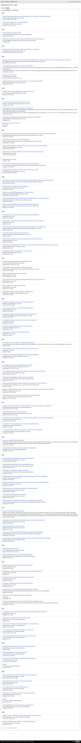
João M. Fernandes (7, 556)
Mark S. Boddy (11, 512)
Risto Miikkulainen (61, 344)
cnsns (4, 148)
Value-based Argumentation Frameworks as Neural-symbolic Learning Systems (20, 674)
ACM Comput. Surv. (7, 195)
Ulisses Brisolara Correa (7, 533)
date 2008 (5, 592)
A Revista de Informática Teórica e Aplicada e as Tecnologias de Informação (19, 721)
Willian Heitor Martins (7, 228)
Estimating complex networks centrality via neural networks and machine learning (20, 348)
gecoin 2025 (5, 42)
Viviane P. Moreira (6, 69)
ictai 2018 (5, 229)
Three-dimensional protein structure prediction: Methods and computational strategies (21, 395)
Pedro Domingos (38, 109)
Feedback (32, 741)
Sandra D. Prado (27, 407)
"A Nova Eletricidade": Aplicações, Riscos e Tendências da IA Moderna (18, 65)
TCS (3, 632)
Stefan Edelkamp (40, 512)
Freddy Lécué (62, 441)
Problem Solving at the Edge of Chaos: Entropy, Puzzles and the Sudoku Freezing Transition (23, 238)
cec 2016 (4, 311)
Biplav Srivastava (12, 443)
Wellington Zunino (14, 268)
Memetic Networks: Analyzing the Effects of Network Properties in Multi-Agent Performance (22, 571)
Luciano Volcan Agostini (23, 502)
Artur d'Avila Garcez (15, 34)
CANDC (4, 398)
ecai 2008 (5, 580)
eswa (4, 414)
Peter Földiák (27, 344)
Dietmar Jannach (50, 441)
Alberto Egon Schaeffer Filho (9, 70)
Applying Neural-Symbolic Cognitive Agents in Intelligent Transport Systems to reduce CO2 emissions (25, 383)
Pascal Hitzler (44, 109)
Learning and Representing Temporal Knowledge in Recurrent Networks (18, 458)
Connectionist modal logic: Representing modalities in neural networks (18, 629)
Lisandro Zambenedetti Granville (15, 193)
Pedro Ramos (11, 293)
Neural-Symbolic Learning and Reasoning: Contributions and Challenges (18, 342)
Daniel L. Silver (68, 344)
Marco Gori (21, 103)
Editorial (4, 664)
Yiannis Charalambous (7, 40)
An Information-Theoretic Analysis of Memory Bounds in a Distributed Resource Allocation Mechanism (25, 611)
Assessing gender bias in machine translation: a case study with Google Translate (20, 169)
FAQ (28, 741)
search (15, 1)
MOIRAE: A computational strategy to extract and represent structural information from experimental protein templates (28, 389)
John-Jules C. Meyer (29, 465)
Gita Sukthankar (40, 515)
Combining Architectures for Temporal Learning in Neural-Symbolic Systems (19, 646)
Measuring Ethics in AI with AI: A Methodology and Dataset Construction (18, 91)
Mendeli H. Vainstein (14, 407)
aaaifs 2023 (5, 120)
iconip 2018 (5, 253)
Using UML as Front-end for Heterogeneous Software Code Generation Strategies (20, 589)
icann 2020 (5, 136)
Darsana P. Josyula (13, 514)
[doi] (15, 19)
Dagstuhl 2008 (5, 598)
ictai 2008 (5, 586)
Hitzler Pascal (6, 112)
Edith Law (56, 441)
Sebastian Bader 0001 (22, 109)
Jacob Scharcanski (37, 67)
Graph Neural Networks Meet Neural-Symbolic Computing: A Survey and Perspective (21, 163)
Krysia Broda (20, 717)
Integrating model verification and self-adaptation (13, 526)
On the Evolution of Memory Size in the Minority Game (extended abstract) (19, 692)
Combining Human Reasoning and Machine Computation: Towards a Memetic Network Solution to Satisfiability (27, 538)
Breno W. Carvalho (6, 34)
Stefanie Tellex (41, 443)
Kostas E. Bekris (17, 441)
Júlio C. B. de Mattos (37, 533)
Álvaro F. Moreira (14, 17)
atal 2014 (4, 380)
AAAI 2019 (5, 207)
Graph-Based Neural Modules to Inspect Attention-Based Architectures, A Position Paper (22, 117)
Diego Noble (11, 327)
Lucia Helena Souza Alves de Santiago (19, 228)
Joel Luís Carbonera (45, 67)
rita (3, 667)
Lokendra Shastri (20, 443)
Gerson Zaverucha (21, 111)
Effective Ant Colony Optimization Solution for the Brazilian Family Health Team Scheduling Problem (24, 226)
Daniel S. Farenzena (22, 413)
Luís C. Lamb (21, 17)
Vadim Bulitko (17, 512)
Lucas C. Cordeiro (32, 40)
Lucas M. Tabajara (6, 431)
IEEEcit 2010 (5, 535)
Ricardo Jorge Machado (16, 556)
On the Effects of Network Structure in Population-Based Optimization (18, 583)
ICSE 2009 (5, 557)
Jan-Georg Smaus (32, 515)
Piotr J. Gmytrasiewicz (57, 512)
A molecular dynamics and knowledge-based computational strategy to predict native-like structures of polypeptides (28, 417)
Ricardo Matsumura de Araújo (20, 449)
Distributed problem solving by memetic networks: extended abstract (18, 565)
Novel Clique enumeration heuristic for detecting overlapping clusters (18, 291)
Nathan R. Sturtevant (28, 443)
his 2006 (4, 649)
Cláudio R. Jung (12, 23)
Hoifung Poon (14, 111)
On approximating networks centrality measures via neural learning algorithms (20, 320)
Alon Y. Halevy (59, 515)
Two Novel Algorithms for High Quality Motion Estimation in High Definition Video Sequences (23, 500)
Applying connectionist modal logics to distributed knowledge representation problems (22, 715)
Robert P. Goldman (66, 512)
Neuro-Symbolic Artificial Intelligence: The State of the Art (35, 112)
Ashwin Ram (5, 515)
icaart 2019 (5, 189)
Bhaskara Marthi (50, 514)
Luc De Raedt (22, 344)
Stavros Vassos (47, 443)
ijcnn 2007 (5, 626)
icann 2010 (5, 523)
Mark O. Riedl (11, 515)
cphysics (4, 408)
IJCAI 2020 (5, 166)
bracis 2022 (5, 94)
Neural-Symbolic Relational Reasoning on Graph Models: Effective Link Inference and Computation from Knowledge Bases (29, 133)
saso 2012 (5, 450)
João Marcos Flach (6, 17)
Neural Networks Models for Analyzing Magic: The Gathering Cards (17, 250)
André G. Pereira (22, 67)
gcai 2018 (5, 247)
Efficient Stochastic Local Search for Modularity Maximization (16, 332)
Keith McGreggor (57, 514)
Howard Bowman (30, 109)
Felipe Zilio (5, 252)
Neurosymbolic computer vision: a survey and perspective (15, 22)
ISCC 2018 (5, 217)
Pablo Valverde (13, 147)
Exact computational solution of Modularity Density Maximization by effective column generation (24, 279)
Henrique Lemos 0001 (17, 61)
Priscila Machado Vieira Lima (68, 109)
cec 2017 (4, 294)
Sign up (79, 1)
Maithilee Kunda (37, 514)
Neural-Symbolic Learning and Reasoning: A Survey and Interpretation (18, 108)
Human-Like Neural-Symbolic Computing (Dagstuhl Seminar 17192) (17, 261)
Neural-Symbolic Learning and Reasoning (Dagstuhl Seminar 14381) (17, 365)
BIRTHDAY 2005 (6, 683)
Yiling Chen (23, 441)
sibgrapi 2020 (5, 142)
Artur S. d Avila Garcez (13, 465)
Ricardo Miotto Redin (26, 590)
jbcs (3, 19)
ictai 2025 (5, 35)
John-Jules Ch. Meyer (29, 378)
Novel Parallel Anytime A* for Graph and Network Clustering (15, 232)
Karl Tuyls (45, 515)
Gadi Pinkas (8, 111)
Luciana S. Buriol (11, 390)
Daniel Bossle (19, 356)
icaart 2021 (5, 105)
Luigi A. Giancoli (22, 268)
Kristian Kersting (30, 514)
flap (3, 62)
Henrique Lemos (6, 199)
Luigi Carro (18, 70)
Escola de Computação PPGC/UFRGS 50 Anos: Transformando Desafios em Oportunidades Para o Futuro (53, 70)
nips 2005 (5, 690)
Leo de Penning (6, 378)
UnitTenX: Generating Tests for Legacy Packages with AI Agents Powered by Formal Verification (23, 38)
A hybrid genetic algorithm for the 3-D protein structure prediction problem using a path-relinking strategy (26, 482)
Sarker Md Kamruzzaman (15, 112)
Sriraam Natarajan (74, 515)
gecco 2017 (5, 270)
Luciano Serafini (26, 181)
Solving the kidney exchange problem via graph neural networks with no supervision (21, 49)
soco (4, 392)
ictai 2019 (5, 201)
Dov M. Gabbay (15, 372)
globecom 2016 (6, 329)
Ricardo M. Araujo (17, 425)
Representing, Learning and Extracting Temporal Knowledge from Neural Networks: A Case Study (24, 520)
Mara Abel (12, 706)
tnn (3, 461)
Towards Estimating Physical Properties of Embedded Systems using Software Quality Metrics (23, 532)
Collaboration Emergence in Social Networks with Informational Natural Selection (20, 488)
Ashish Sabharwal (24, 515)
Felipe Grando (5, 193)
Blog (25, 741)
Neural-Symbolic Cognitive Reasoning (11, 548)
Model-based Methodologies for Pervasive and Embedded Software (17, 554)
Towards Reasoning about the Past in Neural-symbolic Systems (16, 617)
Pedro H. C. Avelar (15, 50)
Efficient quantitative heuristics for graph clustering (14, 285)
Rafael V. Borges (6, 459)
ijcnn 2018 (5, 223)
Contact (6, 741)
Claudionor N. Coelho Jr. (17, 40)
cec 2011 (4, 485)
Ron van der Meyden (52, 515)
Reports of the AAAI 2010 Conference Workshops (13, 510)
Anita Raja (75, 514)
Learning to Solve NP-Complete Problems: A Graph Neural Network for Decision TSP (21, 204)
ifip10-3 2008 (5, 604)
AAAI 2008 (5, 574)
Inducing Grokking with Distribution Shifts (12, 32)
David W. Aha (5, 512)
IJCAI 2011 (5, 467)
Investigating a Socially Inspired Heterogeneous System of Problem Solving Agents (21, 423)
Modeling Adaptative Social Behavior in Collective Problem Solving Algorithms (20, 447)
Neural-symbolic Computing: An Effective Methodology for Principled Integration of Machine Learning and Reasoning (28, 180)
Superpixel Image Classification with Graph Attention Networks (16, 139)
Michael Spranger (33, 181)
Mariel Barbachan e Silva (13, 396)
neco (4, 661)
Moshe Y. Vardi (43, 165)
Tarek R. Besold (6, 109)
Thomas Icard (39, 344)
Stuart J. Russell (17, 515)
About (2, 741)
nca (3, 25)
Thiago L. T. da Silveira (73, 67)
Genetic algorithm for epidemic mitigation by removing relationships (17, 267)
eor (3, 276)
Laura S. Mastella (6, 706)
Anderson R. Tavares (34, 61)
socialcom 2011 (6, 491)
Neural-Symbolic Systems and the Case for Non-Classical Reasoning (17, 680)
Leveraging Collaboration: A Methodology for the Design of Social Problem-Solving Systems (23, 429)
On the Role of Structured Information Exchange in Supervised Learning (18, 577)
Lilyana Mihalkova (66, 515)
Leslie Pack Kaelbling (22, 514)
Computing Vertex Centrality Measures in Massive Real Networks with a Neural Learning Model (23, 220)
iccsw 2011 (5, 473)
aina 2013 (5, 426)
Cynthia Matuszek (74, 441)
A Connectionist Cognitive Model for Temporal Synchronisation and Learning (19, 635)
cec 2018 (4, 235)
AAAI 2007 (5, 638)
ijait (3, 718)
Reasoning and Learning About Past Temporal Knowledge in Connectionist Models (21, 623)
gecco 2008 (5, 568)
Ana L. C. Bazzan (6, 67)
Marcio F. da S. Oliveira (16, 590)
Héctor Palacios (6, 443)
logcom (4, 677)
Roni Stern (35, 443)
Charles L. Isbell (6, 514)
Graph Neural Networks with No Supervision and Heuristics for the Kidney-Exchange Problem (23, 81)
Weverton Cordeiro (24, 70)
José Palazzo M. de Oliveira (14, 665)
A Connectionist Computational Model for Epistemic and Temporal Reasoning (19, 658)
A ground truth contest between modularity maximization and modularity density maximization (23, 151)
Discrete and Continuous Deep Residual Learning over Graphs (16, 101)
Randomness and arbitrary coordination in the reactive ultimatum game (18, 302)
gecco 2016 (5, 335)
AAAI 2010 (5, 541)
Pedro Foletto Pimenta (7, 50)
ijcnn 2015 (5, 351)
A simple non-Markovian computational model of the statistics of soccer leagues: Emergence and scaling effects (27, 405)
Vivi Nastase (63, 514)
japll (3, 374)
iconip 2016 (5, 317)
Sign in (76, 1)
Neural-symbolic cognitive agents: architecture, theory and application (18, 377)
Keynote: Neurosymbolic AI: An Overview (11, 123)
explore (7, 1)
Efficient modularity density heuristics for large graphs (14, 273)
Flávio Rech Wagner (31, 556)
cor (3, 282)
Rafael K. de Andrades (7, 413)
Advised (7, 8)
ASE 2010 (5, 529)
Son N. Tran (40, 181)
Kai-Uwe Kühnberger (52, 109)
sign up (7, 727)
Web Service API (19, 741)
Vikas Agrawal (5, 441)
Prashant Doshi (33, 512)
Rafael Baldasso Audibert (8, 61)
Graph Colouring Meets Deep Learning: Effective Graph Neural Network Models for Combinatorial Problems (26, 198)
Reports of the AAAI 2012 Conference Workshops (13, 440)
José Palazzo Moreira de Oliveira (15, 700)
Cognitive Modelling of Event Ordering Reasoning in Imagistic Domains (18, 705)
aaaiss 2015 (5, 345)
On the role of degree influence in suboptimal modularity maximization (18, 308)
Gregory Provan (69, 514)
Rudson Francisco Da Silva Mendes (10, 234)
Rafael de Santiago (6, 153)
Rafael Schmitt (5, 293)
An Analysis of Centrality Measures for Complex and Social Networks (17, 326)
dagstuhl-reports (6, 264)
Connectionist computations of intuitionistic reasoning (15, 652)
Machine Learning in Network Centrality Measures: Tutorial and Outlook (18, 192)
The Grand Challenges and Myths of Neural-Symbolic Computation (17, 595)
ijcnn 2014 (5, 386)
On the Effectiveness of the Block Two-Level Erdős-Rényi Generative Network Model (21, 214)
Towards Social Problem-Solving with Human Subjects (14, 494)
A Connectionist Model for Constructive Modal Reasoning (15, 686)
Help (14, 741)
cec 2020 (4, 160)
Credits (10, 741)
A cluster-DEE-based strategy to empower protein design (15, 411)
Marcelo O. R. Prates (24, 135)
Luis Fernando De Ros (25, 706)
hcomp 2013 (5, 432)
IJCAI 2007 (5, 614)
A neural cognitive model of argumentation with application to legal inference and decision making (24, 371)
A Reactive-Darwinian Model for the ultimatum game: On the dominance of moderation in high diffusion (25, 145)
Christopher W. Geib (48, 512)
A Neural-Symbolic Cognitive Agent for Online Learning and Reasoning (18, 464)
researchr (3, 1)
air (3, 78)
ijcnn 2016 (5, 323)
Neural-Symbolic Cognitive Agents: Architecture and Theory (15, 470)
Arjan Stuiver (27, 384)
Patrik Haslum (44, 441)
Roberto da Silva (6, 147)
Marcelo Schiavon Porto (13, 502)
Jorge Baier (11, 441)
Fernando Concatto (15, 187)
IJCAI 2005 (5, 696)
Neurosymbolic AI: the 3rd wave (9, 74)
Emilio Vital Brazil (28, 34)
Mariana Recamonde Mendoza (62, 67)
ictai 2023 (5, 84)
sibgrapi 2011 (5, 503)
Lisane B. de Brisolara (28, 533)
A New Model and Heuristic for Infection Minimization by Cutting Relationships (20, 314)
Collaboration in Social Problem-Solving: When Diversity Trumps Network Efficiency (21, 354)
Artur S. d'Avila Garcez (15, 118)
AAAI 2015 (5, 357)
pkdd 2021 (5, 126)
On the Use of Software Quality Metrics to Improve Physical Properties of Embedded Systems (23, 601)
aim (3, 444)
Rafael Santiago (6, 333)
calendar (12, 1)
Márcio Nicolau (6, 23)
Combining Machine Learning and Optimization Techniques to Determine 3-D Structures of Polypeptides (25, 476)
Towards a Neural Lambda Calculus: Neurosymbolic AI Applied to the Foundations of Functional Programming (26, 16)
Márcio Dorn (5, 390)
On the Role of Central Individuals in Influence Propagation (15, 186)
